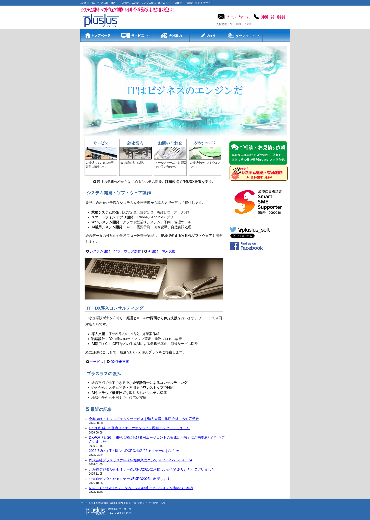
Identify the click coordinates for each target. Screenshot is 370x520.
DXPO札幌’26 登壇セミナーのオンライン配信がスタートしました (139, 428)
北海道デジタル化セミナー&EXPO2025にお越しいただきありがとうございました (152, 469)
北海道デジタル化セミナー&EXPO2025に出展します (129, 479)
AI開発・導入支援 (161, 251)
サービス (96, 362)
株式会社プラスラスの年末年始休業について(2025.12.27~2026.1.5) (140, 460)
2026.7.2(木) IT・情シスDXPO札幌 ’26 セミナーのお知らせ (134, 451)
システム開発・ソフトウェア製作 (115, 251)
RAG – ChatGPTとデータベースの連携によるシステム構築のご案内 (141, 488)
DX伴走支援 (119, 362)
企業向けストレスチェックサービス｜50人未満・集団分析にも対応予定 (144, 419)
